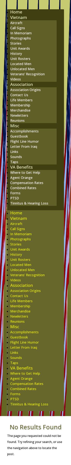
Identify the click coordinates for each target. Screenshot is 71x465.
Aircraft (16, 22)
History (16, 53)
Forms (15, 193)
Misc (14, 125)
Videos (15, 79)
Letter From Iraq (23, 146)
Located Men (20, 63)
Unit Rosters (20, 58)
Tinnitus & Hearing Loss (29, 203)
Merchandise (20, 110)
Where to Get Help (25, 172)
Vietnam (18, 17)
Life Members (21, 100)
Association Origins (25, 89)
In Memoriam (21, 33)
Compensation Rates (26, 182)
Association (21, 84)
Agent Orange (21, 177)
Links (14, 151)
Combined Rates (23, 188)
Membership (20, 105)
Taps (14, 162)
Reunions (17, 120)
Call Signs (17, 28)
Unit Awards (20, 48)
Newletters (19, 115)
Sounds (16, 156)
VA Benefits (21, 167)
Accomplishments (24, 131)
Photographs (20, 38)
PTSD (14, 198)
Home (16, 12)
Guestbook (19, 136)
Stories (15, 43)
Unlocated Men (22, 69)
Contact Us (19, 95)
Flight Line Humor (24, 141)
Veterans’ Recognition (27, 74)
